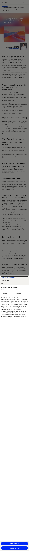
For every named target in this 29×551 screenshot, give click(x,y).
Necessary (5, 289)
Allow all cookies (14, 548)
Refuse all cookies (14, 543)
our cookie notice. (16, 317)
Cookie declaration (5, 280)
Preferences (19, 289)
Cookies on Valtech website (8, 277)
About (2, 283)
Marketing (18, 293)
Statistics (5, 293)
